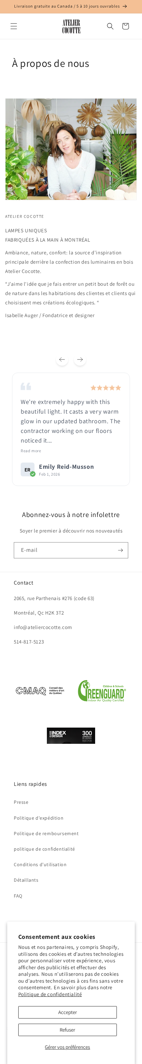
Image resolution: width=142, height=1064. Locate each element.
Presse (21, 802)
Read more (31, 450)
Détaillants (26, 880)
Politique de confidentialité (50, 994)
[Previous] (62, 359)
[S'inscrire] (120, 550)
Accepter (67, 1012)
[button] (13, 26)
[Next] (80, 359)
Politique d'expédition (38, 818)
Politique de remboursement (46, 833)
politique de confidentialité (44, 849)
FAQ (18, 896)
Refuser (67, 1029)
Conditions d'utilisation (40, 864)
